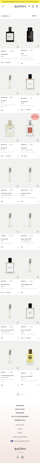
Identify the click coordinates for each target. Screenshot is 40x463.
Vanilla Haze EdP (25, 193)
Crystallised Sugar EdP (7, 375)
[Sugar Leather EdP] (30, 219)
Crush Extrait (4, 239)
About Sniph (19, 425)
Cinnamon (23, 243)
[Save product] (17, 47)
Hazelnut (3, 381)
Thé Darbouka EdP (6, 193)
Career (20, 433)
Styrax (8, 197)
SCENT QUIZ (20, 409)
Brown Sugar (14, 58)
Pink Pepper (24, 380)
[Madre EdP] (10, 128)
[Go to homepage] (20, 448)
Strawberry (3, 288)
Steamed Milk (24, 57)
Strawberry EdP (5, 284)
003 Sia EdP (4, 54)
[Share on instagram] (22, 457)
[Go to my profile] (33, 6)
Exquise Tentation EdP (7, 330)
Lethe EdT (24, 148)
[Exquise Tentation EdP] (10, 310)
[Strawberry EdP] (10, 264)
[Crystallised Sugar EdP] (10, 356)
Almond (23, 197)
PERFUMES (20, 405)
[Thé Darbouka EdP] (10, 173)
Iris (28, 380)
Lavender (23, 152)
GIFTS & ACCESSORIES (19, 416)
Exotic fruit (24, 105)
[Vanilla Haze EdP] (30, 173)
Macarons (3, 243)
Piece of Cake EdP (26, 330)
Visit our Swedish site (21, 441)
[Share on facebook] (17, 457)
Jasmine (8, 58)
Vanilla (29, 105)
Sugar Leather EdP (26, 239)
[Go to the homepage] (20, 6)
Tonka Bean (31, 59)
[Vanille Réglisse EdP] (30, 264)
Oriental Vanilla (10, 379)
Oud (6, 197)
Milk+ (22, 53)
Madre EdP (4, 148)
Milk (32, 105)
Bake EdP (3, 101)
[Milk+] (30, 34)
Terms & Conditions (20, 437)
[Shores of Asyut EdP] (30, 356)
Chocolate (33, 334)
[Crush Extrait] (10, 219)
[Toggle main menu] (3, 6)
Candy (12, 288)
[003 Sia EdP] (10, 34)
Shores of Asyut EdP (26, 376)
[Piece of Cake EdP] (30, 310)
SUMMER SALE (20, 420)
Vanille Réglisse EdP (26, 284)
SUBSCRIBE (20, 413)
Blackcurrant (4, 334)
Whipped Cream (11, 105)
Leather (33, 243)
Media (20, 429)
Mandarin (3, 58)
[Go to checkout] (37, 6)
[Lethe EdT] (30, 128)
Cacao (2, 152)
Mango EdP (24, 101)
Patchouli (3, 379)
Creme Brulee (33, 197)
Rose (11, 243)
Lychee (8, 243)
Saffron (31, 288)
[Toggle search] (29, 6)
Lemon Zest (4, 105)
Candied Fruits (24, 288)
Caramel (29, 243)
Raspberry (23, 334)
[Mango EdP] (30, 81)
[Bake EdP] (10, 81)
